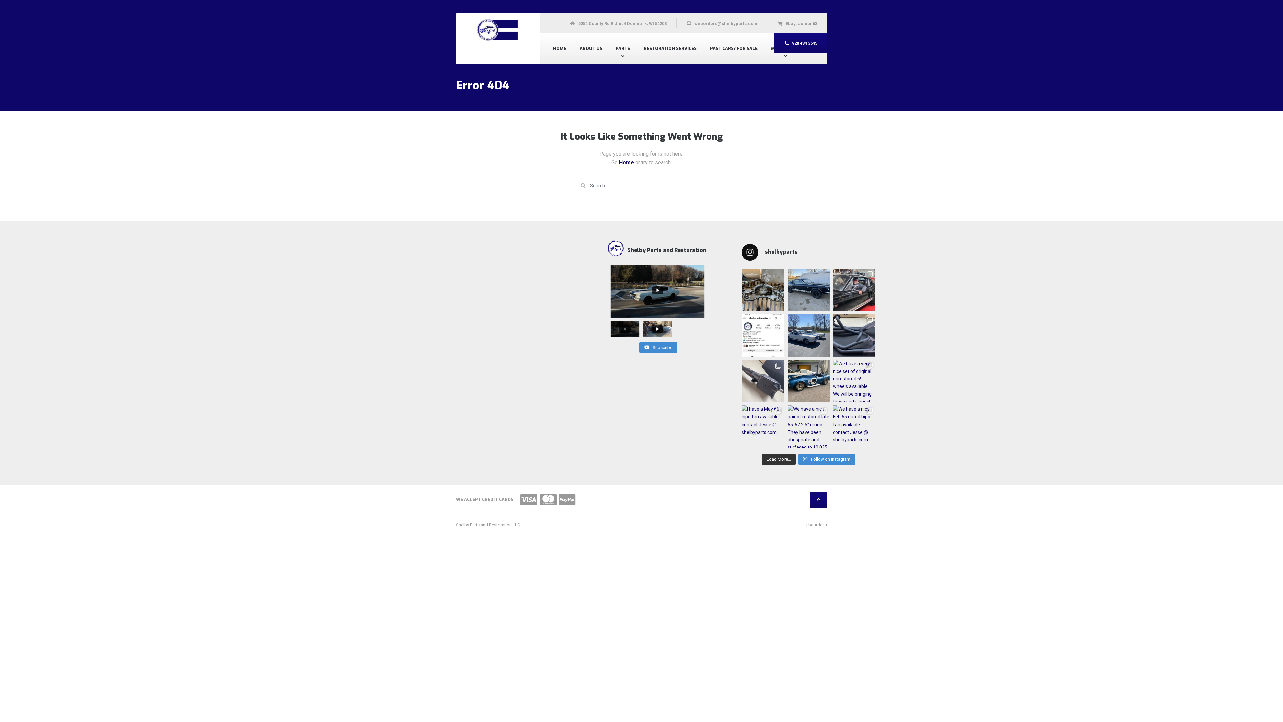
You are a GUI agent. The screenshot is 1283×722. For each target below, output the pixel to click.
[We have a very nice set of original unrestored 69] (854, 381)
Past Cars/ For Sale (734, 48)
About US (591, 48)
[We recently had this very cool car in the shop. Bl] (854, 290)
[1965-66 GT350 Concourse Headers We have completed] (854, 335)
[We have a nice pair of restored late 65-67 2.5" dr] (809, 426)
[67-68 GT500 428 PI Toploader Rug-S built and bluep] (763, 381)
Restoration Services (670, 48)
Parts (623, 48)
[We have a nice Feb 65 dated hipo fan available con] (854, 426)
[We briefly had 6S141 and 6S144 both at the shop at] (809, 335)
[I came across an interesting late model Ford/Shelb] (763, 290)
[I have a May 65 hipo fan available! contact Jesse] (763, 426)
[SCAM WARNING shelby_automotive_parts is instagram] (763, 335)
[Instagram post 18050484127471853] (809, 290)
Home (559, 48)
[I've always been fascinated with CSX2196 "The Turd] (809, 381)
